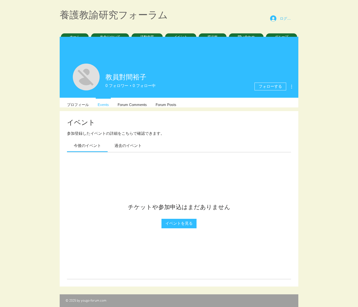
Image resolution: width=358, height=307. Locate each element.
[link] (87, 146)
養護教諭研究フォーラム (114, 15)
